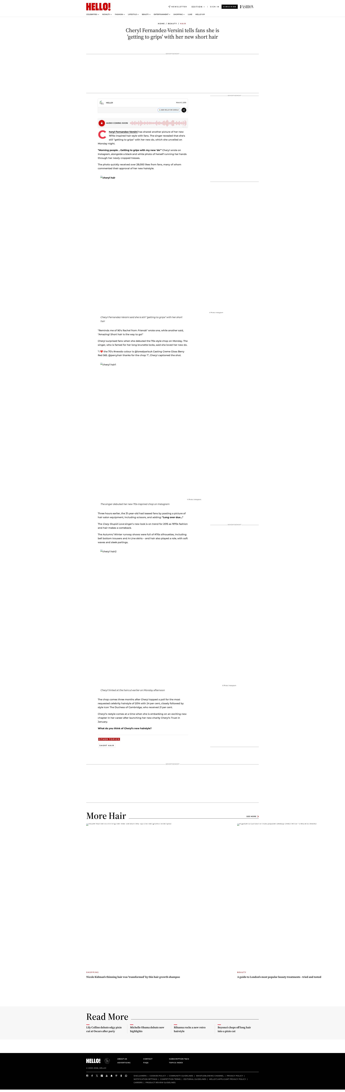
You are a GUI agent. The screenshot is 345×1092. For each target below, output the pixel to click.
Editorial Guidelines (195, 1079)
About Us (122, 1059)
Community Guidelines (181, 1076)
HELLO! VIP (200, 14)
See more (251, 816)
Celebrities (91, 14)
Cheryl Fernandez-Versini (123, 131)
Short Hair (106, 745)
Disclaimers (140, 1076)
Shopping (178, 14)
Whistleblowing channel (210, 1076)
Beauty (145, 14)
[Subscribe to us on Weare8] (121, 1076)
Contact (147, 1059)
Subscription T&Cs (178, 1059)
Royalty (106, 14)
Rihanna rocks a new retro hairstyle (190, 1029)
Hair (183, 24)
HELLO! (109, 103)
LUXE (190, 14)
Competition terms (170, 1079)
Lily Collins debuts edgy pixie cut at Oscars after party (104, 1029)
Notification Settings (145, 1079)
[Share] (184, 110)
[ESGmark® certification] (105, 1060)
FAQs (146, 1063)
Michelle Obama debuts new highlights (147, 1029)
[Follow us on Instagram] (87, 1076)
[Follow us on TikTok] (102, 1076)
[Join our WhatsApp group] (126, 1076)
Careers (138, 1082)
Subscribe (229, 7)
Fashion (119, 14)
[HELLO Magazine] (98, 7)
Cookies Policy (158, 1076)
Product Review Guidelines (160, 1082)
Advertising (124, 1063)
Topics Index (176, 1063)
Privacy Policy (235, 1076)
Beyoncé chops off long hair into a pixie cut (234, 1029)
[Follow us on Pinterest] (116, 1076)
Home (161, 24)
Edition (197, 7)
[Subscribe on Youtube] (107, 1076)
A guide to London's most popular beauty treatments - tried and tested (279, 977)
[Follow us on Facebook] (92, 1076)
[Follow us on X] (97, 1076)
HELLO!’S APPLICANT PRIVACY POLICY (227, 1079)
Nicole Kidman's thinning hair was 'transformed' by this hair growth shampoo (133, 977)
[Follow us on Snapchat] (112, 1076)
